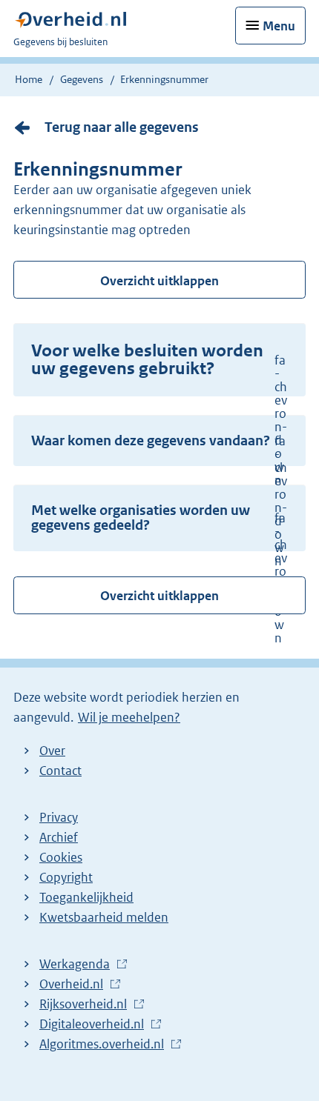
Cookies (60, 857)
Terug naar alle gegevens (122, 127)
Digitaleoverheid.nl (95, 1025)
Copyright (66, 877)
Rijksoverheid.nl (86, 1005)
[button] (159, 360)
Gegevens (81, 79)
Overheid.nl (75, 985)
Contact (60, 770)
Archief (58, 837)
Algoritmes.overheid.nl (105, 1045)
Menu (279, 26)
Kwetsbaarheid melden (103, 917)
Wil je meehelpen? (129, 717)
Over (52, 750)
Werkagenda (78, 965)
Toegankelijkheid (86, 897)
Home (28, 79)
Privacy (58, 817)
